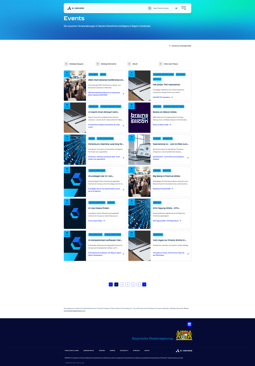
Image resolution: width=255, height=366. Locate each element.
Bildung (91, 138)
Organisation (93, 106)
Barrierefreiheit (88, 350)
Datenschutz (124, 350)
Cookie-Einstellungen (72, 350)
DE (176, 8)
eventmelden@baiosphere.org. (75, 311)
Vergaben (102, 350)
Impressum (136, 350)
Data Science (93, 74)
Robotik (103, 74)
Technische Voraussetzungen (163, 74)
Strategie (157, 138)
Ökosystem (157, 79)
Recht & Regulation (95, 234)
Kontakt (147, 350)
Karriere (112, 350)
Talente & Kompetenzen (105, 138)
